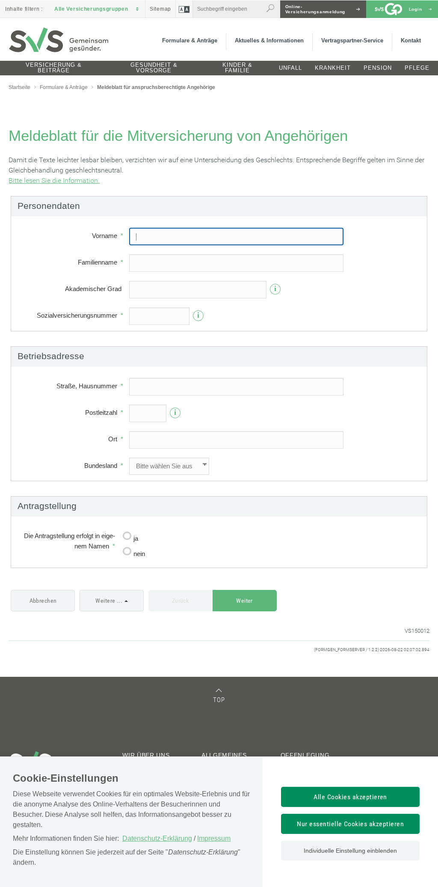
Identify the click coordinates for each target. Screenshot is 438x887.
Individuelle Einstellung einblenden (350, 850)
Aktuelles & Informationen (269, 40)
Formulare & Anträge (189, 40)
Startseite (19, 87)
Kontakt (411, 40)
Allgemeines (224, 755)
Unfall (290, 68)
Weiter (244, 600)
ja (135, 538)
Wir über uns (145, 755)
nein (139, 553)
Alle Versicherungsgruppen (91, 9)
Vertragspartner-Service (352, 40)
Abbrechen (43, 600)
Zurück (180, 600)
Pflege (417, 68)
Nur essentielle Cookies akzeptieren (350, 824)
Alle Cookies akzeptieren (350, 797)
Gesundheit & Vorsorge (154, 68)
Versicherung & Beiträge (54, 68)
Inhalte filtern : (24, 9)
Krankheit (333, 68)
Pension (378, 68)
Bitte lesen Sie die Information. (54, 180)
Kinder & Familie (237, 68)
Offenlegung (305, 755)
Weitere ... (108, 600)
